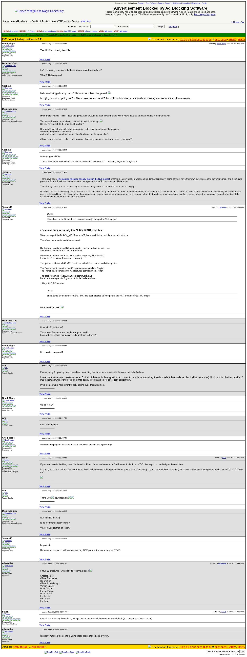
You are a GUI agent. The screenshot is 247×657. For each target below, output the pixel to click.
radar (224, 458)
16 (216, 39)
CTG (69, 31)
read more (86, 21)
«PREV (232, 39)
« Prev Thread (20, 647)
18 (222, 39)
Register (173, 26)
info (11, 31)
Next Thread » (39, 647)
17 (219, 39)
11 (201, 39)
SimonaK (222, 207)
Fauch (223, 612)
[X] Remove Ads (238, 22)
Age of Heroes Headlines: (15, 21)
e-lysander (222, 563)
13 (207, 39)
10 (198, 39)
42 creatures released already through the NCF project (83, 179)
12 (204, 39)
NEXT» (241, 39)
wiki (106, 31)
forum (16, 31)
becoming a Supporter (204, 14)
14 (210, 39)
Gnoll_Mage (221, 43)
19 (225, 39)
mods (49, 31)
